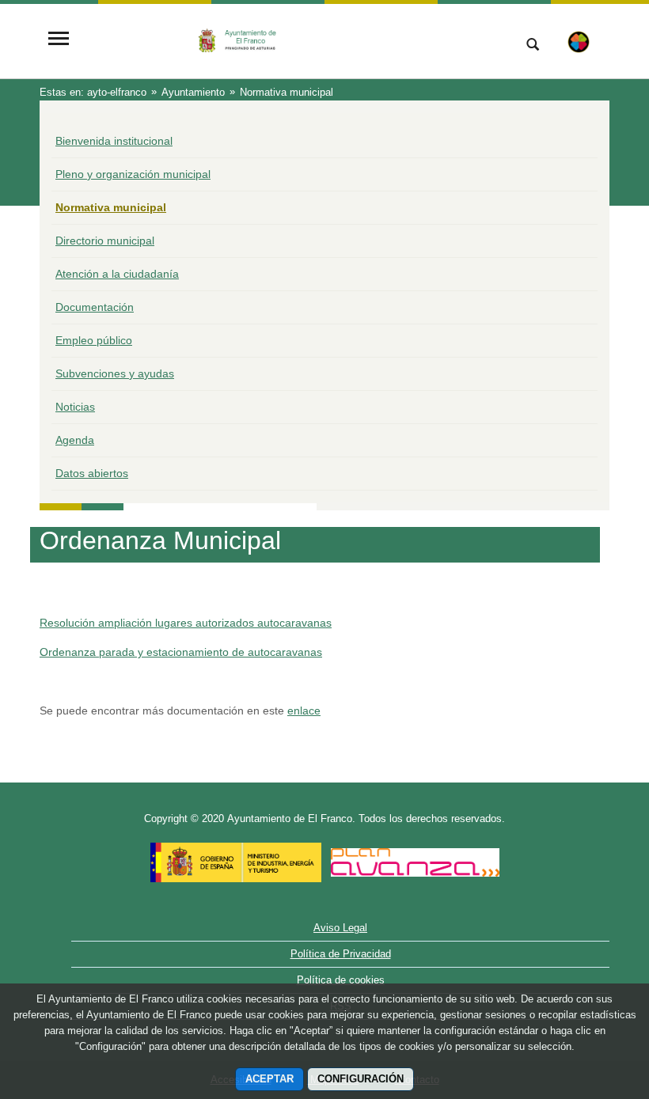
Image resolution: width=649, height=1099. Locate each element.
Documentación (94, 307)
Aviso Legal (340, 928)
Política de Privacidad (340, 954)
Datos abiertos (91, 473)
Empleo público (93, 340)
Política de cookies (341, 980)
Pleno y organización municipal (133, 174)
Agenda (74, 440)
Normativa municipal (110, 207)
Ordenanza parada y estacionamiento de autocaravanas (181, 652)
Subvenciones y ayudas (114, 373)
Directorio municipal (104, 240)
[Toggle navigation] (59, 40)
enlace (304, 710)
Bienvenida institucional (114, 141)
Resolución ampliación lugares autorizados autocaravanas (186, 622)
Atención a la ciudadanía (117, 273)
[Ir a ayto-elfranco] (289, 39)
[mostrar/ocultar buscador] (533, 46)
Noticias (75, 406)
